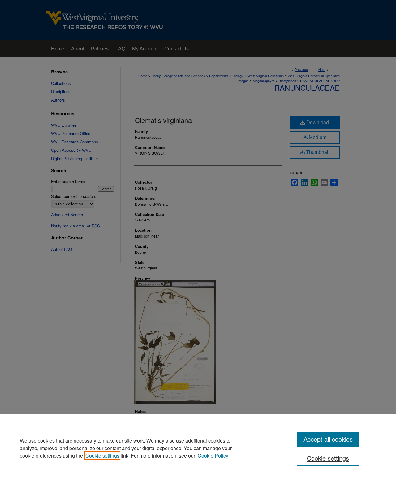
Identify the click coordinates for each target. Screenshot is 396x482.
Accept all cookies (328, 439)
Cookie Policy (213, 455)
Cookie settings (102, 455)
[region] (198, 448)
